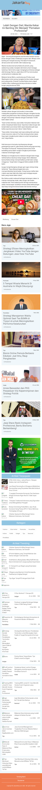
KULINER (14, 18)
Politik (4, 385)
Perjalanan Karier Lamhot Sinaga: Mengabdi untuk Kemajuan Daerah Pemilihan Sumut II (25, 669)
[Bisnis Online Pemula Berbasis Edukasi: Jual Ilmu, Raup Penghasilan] (21, 342)
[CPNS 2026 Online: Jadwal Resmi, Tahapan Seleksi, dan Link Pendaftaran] (6, 481)
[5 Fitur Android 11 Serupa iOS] (7, 595)
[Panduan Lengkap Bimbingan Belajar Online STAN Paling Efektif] (7, 607)
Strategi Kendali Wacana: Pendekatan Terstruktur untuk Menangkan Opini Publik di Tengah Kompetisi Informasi (26, 633)
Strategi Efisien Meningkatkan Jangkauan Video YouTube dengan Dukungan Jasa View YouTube (21, 251)
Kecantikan (32, 529)
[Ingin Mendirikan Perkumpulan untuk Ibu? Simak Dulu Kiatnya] (7, 703)
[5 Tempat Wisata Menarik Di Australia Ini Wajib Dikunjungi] (21, 271)
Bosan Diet (15, 219)
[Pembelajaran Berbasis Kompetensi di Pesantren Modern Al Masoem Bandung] (7, 618)
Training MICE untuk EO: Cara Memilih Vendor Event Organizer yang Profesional (26, 685)
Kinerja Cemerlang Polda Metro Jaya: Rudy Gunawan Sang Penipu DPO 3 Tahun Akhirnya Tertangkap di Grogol (23, 509)
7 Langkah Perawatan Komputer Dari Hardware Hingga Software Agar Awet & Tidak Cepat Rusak (24, 495)
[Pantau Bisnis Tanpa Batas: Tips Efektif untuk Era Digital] (5, 656)
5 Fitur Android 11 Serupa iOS (23, 593)
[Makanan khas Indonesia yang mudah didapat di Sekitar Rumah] (7, 717)
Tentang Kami (21, 777)
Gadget (18, 533)
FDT (31, 34)
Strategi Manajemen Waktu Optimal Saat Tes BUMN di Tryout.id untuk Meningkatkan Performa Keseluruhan (18, 319)
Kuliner (5, 533)
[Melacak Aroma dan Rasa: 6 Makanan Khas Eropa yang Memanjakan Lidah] (7, 748)
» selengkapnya (7, 257)
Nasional (30, 533)
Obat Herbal (13, 529)
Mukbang (6, 219)
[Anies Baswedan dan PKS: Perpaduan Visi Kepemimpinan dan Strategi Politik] (21, 379)
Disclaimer (21, 780)
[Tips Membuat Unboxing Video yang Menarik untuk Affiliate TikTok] (7, 764)
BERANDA (6, 18)
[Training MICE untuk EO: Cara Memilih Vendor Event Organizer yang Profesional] (7, 688)
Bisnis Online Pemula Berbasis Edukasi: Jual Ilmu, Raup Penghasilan (18, 356)
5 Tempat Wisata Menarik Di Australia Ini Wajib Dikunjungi (18, 284)
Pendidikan (6, 313)
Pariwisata (5, 280)
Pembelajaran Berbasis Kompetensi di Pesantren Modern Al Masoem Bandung (20, 619)
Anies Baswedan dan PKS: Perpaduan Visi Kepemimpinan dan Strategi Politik (21, 391)
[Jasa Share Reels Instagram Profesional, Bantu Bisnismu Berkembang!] (21, 414)
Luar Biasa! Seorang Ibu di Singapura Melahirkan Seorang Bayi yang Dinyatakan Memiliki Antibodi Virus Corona (24, 488)
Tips (4, 245)
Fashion (5, 529)
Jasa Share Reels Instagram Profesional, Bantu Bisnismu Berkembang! (17, 426)
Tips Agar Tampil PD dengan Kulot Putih (21, 578)
